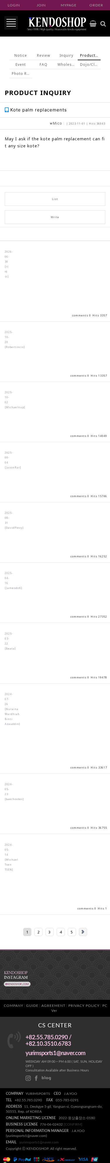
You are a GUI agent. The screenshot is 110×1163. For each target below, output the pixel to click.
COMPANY (13, 1005)
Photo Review (22, 73)
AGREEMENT (53, 1005)
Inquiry (66, 55)
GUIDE (32, 1005)
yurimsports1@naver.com (39, 1142)
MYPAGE (69, 5)
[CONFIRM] (73, 1124)
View (55, 281)
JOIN (41, 5)
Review (43, 55)
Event (21, 64)
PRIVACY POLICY (83, 1005)
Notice (20, 55)
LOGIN (14, 5)
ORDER (96, 5)
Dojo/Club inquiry (90, 64)
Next (83, 932)
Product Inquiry (90, 55)
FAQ (44, 64)
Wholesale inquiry (67, 64)
